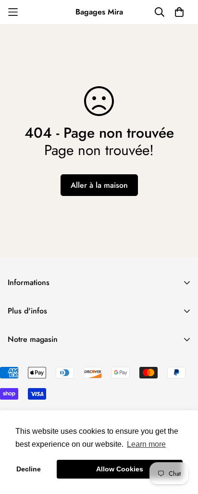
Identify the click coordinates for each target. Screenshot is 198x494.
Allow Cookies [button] (119, 469)
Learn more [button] (146, 444)
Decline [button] (28, 469)
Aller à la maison (99, 185)
